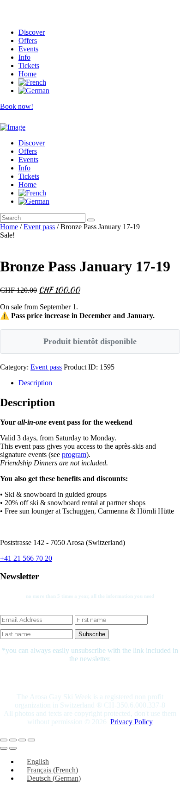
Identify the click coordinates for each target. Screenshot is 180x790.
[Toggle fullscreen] (13, 740)
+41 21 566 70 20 (26, 558)
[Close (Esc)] (31, 740)
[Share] (22, 740)
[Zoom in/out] (3, 740)
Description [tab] (35, 383)
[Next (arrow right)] (13, 748)
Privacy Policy (131, 722)
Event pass (39, 227)
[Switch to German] (33, 90)
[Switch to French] (32, 82)
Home (9, 227)
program (74, 454)
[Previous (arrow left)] (3, 748)
